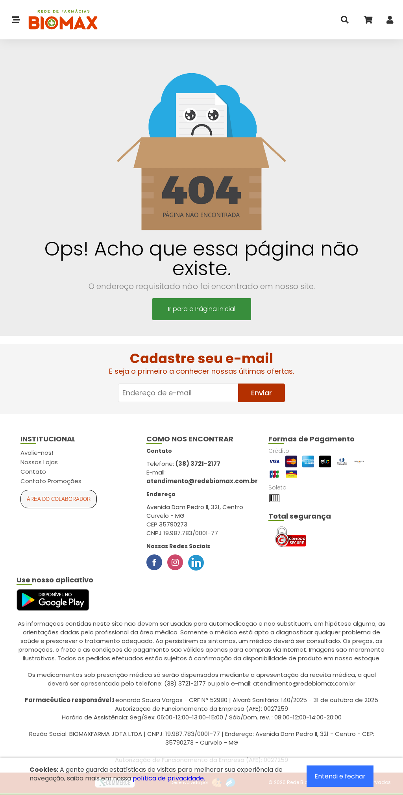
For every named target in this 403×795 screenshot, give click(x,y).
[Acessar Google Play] (53, 600)
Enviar (261, 393)
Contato (33, 471)
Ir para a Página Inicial (201, 308)
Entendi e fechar (340, 776)
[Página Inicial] (59, 20)
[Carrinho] (368, 21)
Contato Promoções (50, 481)
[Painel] (390, 21)
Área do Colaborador (59, 499)
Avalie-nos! (36, 452)
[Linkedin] (196, 562)
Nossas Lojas (39, 462)
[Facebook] (154, 562)
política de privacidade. (169, 778)
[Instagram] (175, 562)
